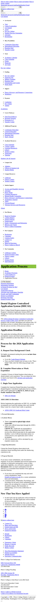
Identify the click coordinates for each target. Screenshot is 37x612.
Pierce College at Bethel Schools (11, 592)
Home (7, 271)
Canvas (9, 5)
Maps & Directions (11, 243)
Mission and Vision (11, 225)
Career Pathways (10, 274)
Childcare (8, 178)
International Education (12, 46)
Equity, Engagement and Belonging (16, 223)
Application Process (7, 290)
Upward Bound (10, 203)
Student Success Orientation (13, 33)
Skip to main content (7, 1)
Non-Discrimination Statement (14, 551)
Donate (7, 534)
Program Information (7, 283)
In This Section (6, 281)
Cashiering (8, 102)
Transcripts (8, 153)
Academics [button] (4, 109)
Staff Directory (9, 261)
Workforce (8, 94)
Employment (9, 221)
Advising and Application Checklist (12, 292)
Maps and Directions (11, 525)
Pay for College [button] (6, 68)
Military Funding (10, 79)
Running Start (9, 48)
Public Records (9, 546)
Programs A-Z (9, 120)
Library (7, 150)
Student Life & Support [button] (8, 158)
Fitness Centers (9, 179)
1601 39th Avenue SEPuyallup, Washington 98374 (10, 574)
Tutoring (7, 155)
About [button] (3, 208)
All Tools (8, 64)
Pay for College (10, 31)
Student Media (9, 170)
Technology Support (11, 199)
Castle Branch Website (18, 359)
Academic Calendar (11, 57)
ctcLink (13, 5)
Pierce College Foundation (13, 226)
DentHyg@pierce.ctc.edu (13, 477)
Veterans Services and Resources (15, 205)
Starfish (18, 5)
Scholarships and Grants (12, 83)
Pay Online (8, 104)
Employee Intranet (10, 530)
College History (10, 218)
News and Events (10, 529)
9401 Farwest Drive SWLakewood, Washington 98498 (10, 563)
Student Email (25, 5)
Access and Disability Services (14, 189)
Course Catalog (9, 146)
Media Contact (9, 547)
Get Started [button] (4, 16)
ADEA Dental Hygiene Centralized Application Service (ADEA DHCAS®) (17, 319)
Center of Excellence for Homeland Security (14, 593)
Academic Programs (11, 273)
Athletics (7, 166)
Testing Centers (9, 152)
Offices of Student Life (12, 168)
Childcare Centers (10, 253)
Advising (7, 35)
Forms (7, 61)
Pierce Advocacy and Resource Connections (18, 92)
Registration (8, 36)
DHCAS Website (10, 396)
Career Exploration (11, 26)
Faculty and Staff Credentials (10, 294)
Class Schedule (9, 59)
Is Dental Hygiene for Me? (9, 287)
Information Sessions (7, 285)
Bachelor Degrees (10, 118)
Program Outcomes (7, 297)
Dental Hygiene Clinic (12, 254)
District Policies (10, 219)
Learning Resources (11, 148)
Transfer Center (9, 50)
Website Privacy (10, 554)
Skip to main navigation (21, 1)
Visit (6, 24)
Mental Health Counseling (13, 196)
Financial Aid (9, 77)
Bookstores (8, 234)
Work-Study (8, 84)
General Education (10, 131)
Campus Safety (9, 238)
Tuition (7, 105)
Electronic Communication (13, 556)
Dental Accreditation (7, 296)
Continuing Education (11, 44)
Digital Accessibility (11, 553)
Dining (7, 241)
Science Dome (9, 260)
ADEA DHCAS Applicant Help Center (17, 410)
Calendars (8, 236)
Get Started (8, 28)
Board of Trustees (10, 216)
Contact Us (8, 240)
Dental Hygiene (10, 276)
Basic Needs (9, 192)
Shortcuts (4, 5)
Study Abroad (9, 137)
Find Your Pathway (11, 116)
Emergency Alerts (10, 542)
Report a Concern (10, 544)
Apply (7, 29)
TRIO (6, 201)
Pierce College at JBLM (12, 245)
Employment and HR (11, 527)
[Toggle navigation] (2, 11)
